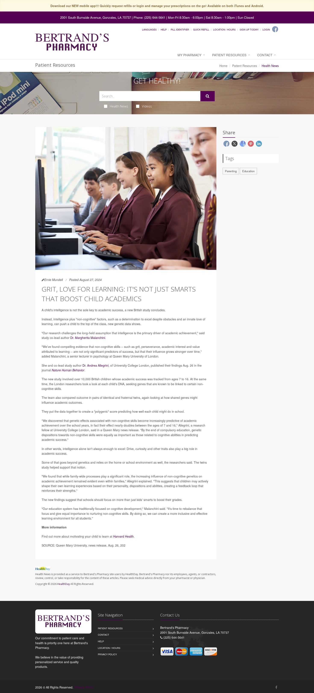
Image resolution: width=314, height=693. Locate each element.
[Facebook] (275, 29)
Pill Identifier (180, 29)
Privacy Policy (107, 654)
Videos (147, 106)
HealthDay (63, 584)
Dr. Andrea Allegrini (95, 365)
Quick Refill (201, 29)
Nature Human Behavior (68, 370)
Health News (119, 106)
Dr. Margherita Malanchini (87, 338)
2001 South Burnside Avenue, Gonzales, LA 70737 (95, 17)
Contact (264, 55)
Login (266, 29)
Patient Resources (229, 55)
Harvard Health (123, 536)
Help (164, 29)
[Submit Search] (207, 96)
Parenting (231, 171)
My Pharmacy (189, 55)
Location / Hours (224, 29)
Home (223, 66)
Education (248, 171)
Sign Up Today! (249, 29)
